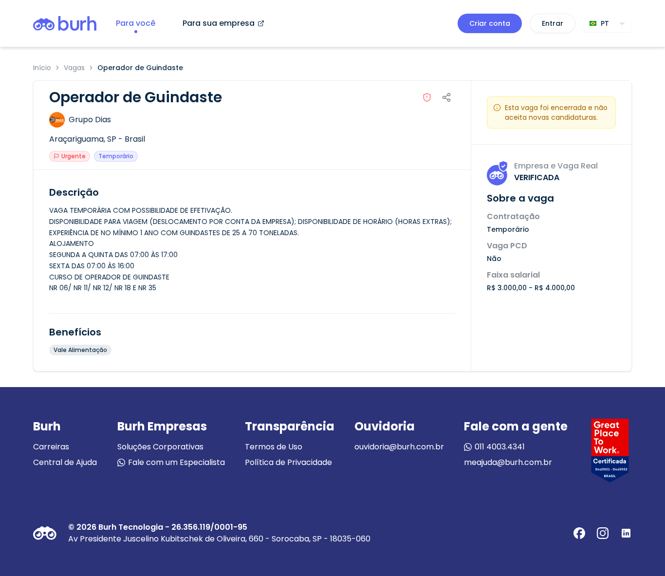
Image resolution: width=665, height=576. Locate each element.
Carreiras (51, 446)
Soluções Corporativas (160, 446)
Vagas (74, 68)
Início (42, 68)
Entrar (552, 23)
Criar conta (489, 23)
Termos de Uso (273, 446)
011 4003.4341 (500, 446)
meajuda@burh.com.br (508, 462)
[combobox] (607, 23)
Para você (135, 23)
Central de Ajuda (65, 462)
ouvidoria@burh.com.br (399, 446)
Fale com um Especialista (176, 462)
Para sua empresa (219, 23)
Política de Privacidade (288, 462)
